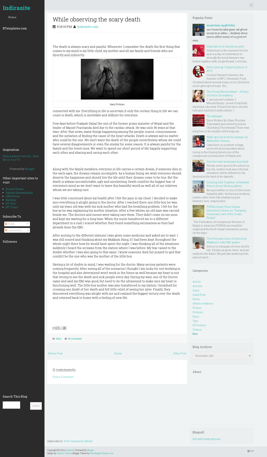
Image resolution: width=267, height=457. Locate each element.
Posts (11, 224)
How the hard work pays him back (227, 161)
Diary (58, 338)
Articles (197, 286)
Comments (14, 230)
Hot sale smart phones (207, 439)
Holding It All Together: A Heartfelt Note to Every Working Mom (228, 184)
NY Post (11, 203)
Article (197, 281)
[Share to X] (61, 328)
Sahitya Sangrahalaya (19, 192)
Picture (197, 308)
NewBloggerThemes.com (102, 453)
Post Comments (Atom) (78, 441)
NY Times (12, 207)
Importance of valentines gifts (225, 46)
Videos (197, 329)
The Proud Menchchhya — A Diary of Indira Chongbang (228, 93)
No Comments (75, 338)
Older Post (179, 353)
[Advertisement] (22, 87)
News (196, 299)
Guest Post (199, 294)
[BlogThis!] (58, 328)
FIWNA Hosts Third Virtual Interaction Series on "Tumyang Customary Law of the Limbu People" (226, 212)
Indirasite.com (87, 27)
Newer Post (55, 353)
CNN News (13, 196)
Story (196, 316)
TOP (251, 451)
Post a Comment (63, 377)
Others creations (203, 303)
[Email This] (54, 328)
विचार (195, 334)
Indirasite (16, 8)
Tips (195, 321)
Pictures (198, 312)
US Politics (199, 325)
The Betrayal (214, 116)
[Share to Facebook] (64, 328)
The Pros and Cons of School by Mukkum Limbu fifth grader (227, 240)
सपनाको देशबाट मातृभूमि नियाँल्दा (221, 25)
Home (12, 17)
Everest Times (14, 189)
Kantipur (11, 200)
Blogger (29, 169)
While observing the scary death (96, 19)
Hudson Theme (64, 453)
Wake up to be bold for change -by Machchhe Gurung (227, 138)
